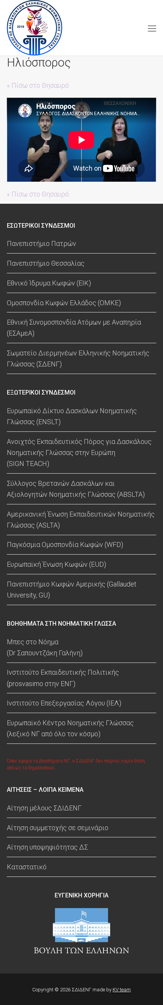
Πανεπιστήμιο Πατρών (41, 243)
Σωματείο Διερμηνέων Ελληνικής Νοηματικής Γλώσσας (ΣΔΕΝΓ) (78, 358)
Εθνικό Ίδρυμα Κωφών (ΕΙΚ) (49, 283)
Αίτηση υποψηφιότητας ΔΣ (47, 847)
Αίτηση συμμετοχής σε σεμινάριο (57, 828)
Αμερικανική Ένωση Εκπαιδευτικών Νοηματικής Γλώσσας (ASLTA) (81, 519)
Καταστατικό (27, 867)
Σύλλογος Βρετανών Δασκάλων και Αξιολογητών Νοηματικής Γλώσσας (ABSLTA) (76, 488)
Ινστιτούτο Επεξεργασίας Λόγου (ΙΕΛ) (64, 703)
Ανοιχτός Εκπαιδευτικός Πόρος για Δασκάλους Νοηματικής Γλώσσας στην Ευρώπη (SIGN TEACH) (79, 453)
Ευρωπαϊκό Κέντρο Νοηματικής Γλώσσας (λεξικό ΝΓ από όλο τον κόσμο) (70, 728)
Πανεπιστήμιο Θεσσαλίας (46, 263)
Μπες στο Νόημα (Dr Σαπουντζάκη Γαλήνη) (45, 647)
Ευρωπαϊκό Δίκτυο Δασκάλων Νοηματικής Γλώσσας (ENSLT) (72, 416)
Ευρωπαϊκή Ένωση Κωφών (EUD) (56, 564)
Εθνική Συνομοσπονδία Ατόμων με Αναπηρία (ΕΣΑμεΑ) (74, 327)
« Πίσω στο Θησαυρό (38, 85)
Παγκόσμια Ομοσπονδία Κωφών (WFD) (65, 544)
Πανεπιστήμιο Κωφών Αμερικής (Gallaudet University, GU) (71, 589)
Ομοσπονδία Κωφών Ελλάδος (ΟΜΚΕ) (64, 303)
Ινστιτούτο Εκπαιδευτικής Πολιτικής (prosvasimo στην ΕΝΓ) (63, 677)
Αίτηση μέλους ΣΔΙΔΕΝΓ (44, 808)
